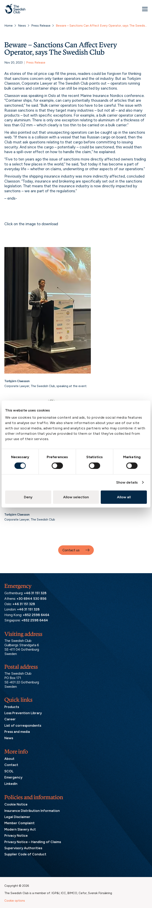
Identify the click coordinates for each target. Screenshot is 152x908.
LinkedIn (10, 784)
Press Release (40, 25)
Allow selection (76, 497)
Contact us (71, 550)
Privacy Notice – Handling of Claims (32, 842)
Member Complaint (19, 823)
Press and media (17, 732)
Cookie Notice (16, 804)
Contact (11, 765)
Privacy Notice (16, 835)
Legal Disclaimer (17, 817)
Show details (127, 482)
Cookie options (14, 900)
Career (10, 719)
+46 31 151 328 (35, 593)
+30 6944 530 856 (31, 599)
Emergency (13, 777)
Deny (28, 497)
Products (11, 707)
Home (8, 25)
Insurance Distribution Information (32, 811)
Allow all (124, 497)
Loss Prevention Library (23, 713)
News (22, 25)
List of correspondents (22, 725)
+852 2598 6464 (36, 615)
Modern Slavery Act (20, 829)
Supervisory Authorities (23, 848)
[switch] (57, 465)
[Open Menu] (145, 9)
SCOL (8, 771)
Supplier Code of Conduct (25, 854)
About (9, 759)
